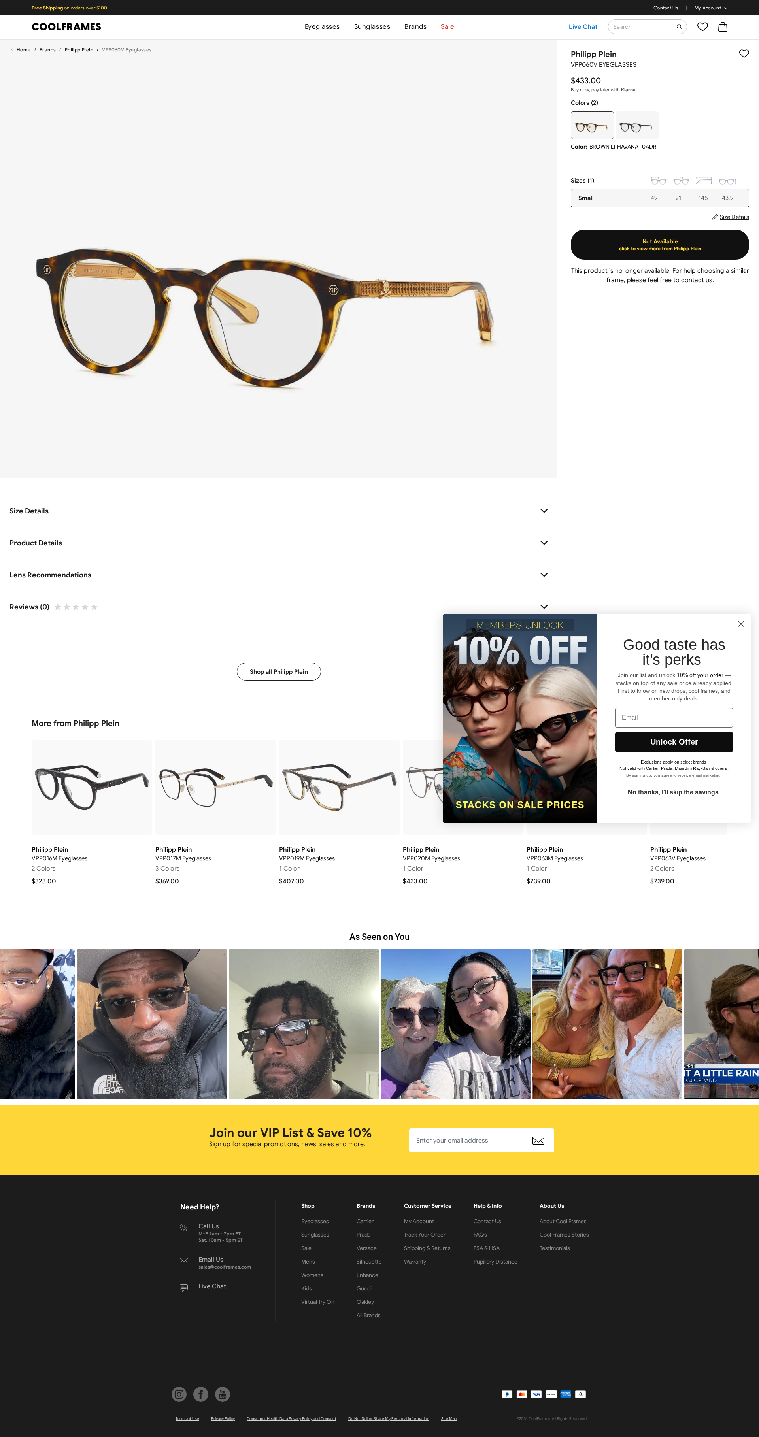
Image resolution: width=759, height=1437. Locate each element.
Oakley (365, 1301)
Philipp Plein (79, 50)
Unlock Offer (674, 741)
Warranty (415, 1261)
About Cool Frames (563, 1221)
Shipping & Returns (427, 1248)
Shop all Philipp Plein (279, 671)
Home (24, 50)
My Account (708, 8)
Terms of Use (187, 1418)
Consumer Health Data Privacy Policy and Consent (291, 1418)
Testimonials (555, 1248)
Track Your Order (425, 1234)
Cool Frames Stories (564, 1234)
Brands (415, 27)
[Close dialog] (741, 624)
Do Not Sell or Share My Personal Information (388, 1418)
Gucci (364, 1288)
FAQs (480, 1234)
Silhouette (369, 1261)
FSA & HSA (487, 1248)
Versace (367, 1248)
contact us (696, 280)
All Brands (369, 1315)
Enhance (367, 1275)
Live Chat (583, 27)
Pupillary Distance (495, 1261)
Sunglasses (372, 27)
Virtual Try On (317, 1301)
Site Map (449, 1418)
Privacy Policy (223, 1418)
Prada (363, 1234)
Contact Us (665, 8)
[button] (152, 1024)
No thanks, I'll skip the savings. (674, 792)
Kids (306, 1288)
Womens (312, 1275)
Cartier (365, 1221)
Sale (447, 27)
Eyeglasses (322, 27)
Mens (308, 1261)
